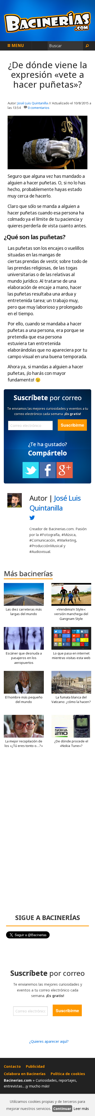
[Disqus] (47, 833)
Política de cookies (68, 1073)
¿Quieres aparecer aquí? (49, 1041)
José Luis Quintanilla (32, 103)
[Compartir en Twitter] (31, 477)
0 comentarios (38, 107)
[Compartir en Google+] (64, 477)
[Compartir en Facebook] (48, 477)
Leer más (81, 1108)
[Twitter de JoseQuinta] (32, 519)
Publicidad (35, 1066)
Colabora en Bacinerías (25, 1073)
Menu (17, 45)
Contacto (12, 1066)
